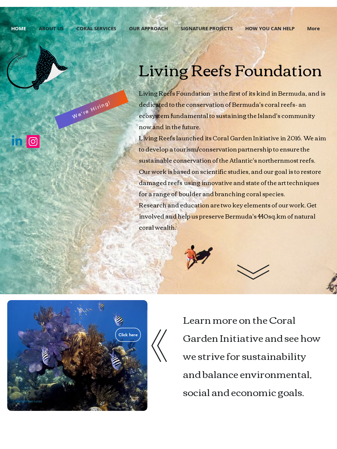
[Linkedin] (17, 141)
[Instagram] (33, 141)
